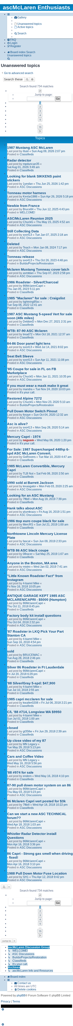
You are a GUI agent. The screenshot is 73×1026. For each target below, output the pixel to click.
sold (10, 651)
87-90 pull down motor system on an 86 (39, 785)
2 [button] (40, 106)
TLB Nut (28, 473)
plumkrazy (29, 511)
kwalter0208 (30, 702)
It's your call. (27, 392)
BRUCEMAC (31, 654)
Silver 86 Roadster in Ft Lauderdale (35, 667)
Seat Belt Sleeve (20, 356)
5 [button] (40, 119)
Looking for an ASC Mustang (30, 495)
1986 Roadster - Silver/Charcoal (32, 282)
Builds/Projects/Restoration (37, 263)
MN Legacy (30, 744)
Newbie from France (23, 206)
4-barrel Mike (31, 583)
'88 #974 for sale (20, 772)
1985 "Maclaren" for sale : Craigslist (36, 298)
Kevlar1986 (30, 196)
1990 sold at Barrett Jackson (30, 483)
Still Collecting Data (23, 231)
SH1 (26, 876)
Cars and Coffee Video (25, 756)
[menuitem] (20, 17)
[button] (40, 91)
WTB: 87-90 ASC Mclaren (27, 331)
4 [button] (40, 115)
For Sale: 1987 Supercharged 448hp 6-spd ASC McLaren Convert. (38, 451)
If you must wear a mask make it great (37, 386)
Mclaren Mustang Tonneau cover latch (38, 269)
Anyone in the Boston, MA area (32, 563)
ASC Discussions (31, 186)
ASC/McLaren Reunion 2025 (30, 218)
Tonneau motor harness (26, 193)
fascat (26, 541)
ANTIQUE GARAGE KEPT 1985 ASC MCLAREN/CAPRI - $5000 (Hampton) (36, 597)
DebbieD (28, 321)
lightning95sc (31, 301)
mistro (26, 566)
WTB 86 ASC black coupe (28, 550)
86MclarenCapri (33, 285)
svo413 (27, 234)
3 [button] (40, 110)
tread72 (27, 334)
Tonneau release (20, 257)
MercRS (28, 524)
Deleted (13, 244)
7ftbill (26, 499)
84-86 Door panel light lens (28, 343)
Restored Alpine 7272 (24, 398)
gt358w (27, 731)
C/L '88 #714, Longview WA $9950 (34, 712)
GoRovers (29, 456)
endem (27, 776)
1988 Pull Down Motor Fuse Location (37, 873)
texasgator (29, 486)
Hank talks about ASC (25, 508)
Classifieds (27, 154)
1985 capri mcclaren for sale (30, 699)
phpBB (21, 995)
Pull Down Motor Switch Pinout (32, 411)
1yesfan (28, 183)
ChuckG (28, 222)
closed (12, 728)
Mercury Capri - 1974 (24, 437)
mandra (27, 389)
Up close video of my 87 (26, 740)
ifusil (26, 151)
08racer (27, 553)
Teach (26, 247)
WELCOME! (27, 212)
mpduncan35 (31, 163)
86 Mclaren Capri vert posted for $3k (36, 801)
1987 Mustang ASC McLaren (30, 147)
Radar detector (19, 160)
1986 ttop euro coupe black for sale (35, 521)
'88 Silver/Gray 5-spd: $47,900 (31, 683)
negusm (28, 440)
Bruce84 (28, 209)
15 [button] (40, 127)
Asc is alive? (17, 424)
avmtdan (28, 273)
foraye (27, 414)
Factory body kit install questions (34, 615)
